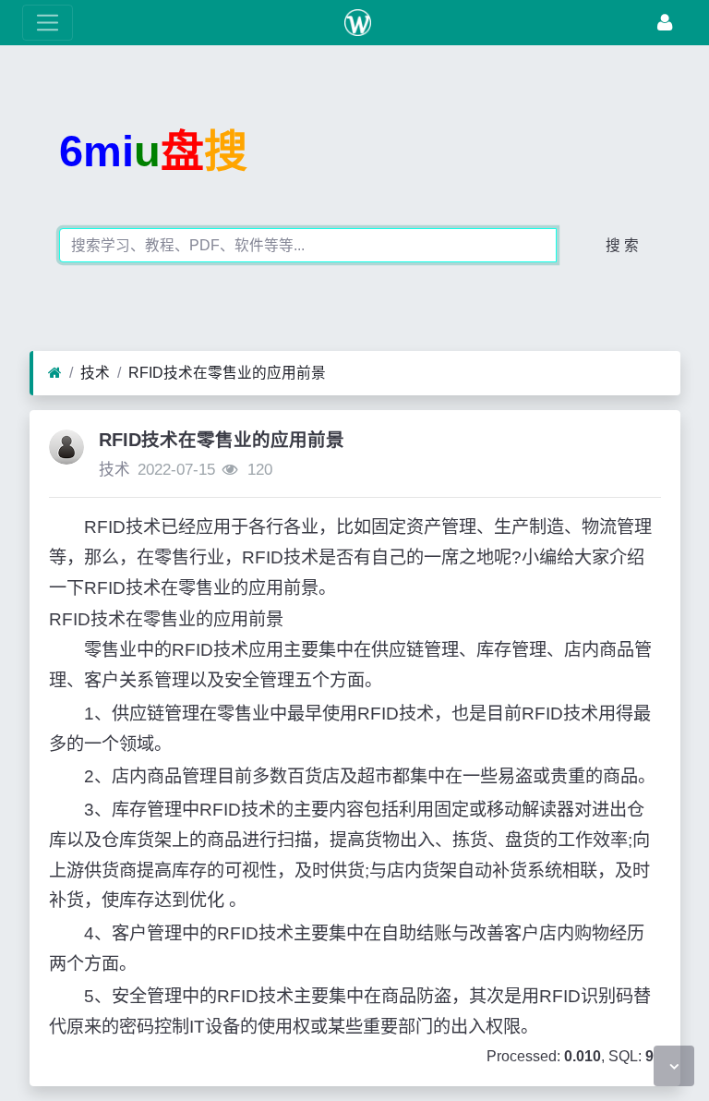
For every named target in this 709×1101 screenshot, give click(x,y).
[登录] (665, 23)
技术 (95, 373)
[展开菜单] (47, 23)
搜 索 (622, 245)
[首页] (55, 373)
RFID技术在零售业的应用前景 (227, 373)
